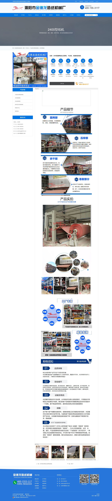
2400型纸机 (42, 48)
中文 (76, 1)
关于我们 (23, 15)
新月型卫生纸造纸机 (19, 104)
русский (86, 1)
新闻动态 (37, 15)
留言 (98, 495)
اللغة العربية (92, 1)
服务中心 (64, 15)
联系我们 (78, 15)
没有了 (72, 463)
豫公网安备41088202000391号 (21, 497)
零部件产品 (17, 107)
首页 (23, 48)
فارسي (97, 1)
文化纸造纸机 (17, 101)
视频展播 (58, 15)
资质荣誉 (51, 15)
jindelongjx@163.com (65, 483)
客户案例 (44, 15)
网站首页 (16, 15)
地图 (95, 495)
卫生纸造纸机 (17, 97)
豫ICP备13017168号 (30, 495)
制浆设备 (17, 111)
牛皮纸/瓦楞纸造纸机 (34, 48)
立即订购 (62, 83)
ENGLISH (81, 1)
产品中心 (30, 15)
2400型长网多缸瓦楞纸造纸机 (46, 463)
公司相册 (71, 15)
